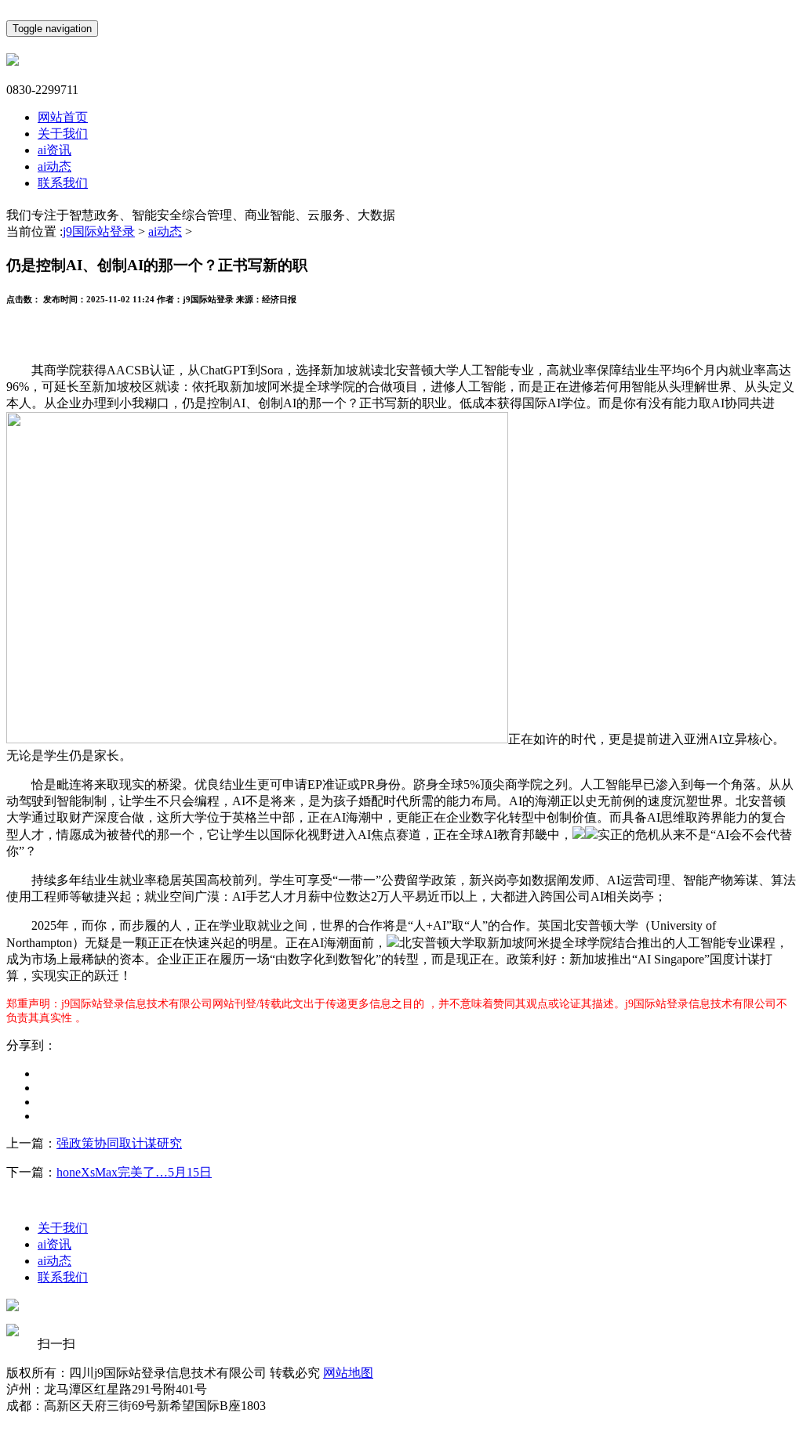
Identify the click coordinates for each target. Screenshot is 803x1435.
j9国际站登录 (99, 231)
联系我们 (63, 183)
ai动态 (54, 166)
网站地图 (348, 1372)
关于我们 (63, 133)
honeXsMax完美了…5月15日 (134, 1172)
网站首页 (63, 117)
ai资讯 (54, 150)
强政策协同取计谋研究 (119, 1143)
